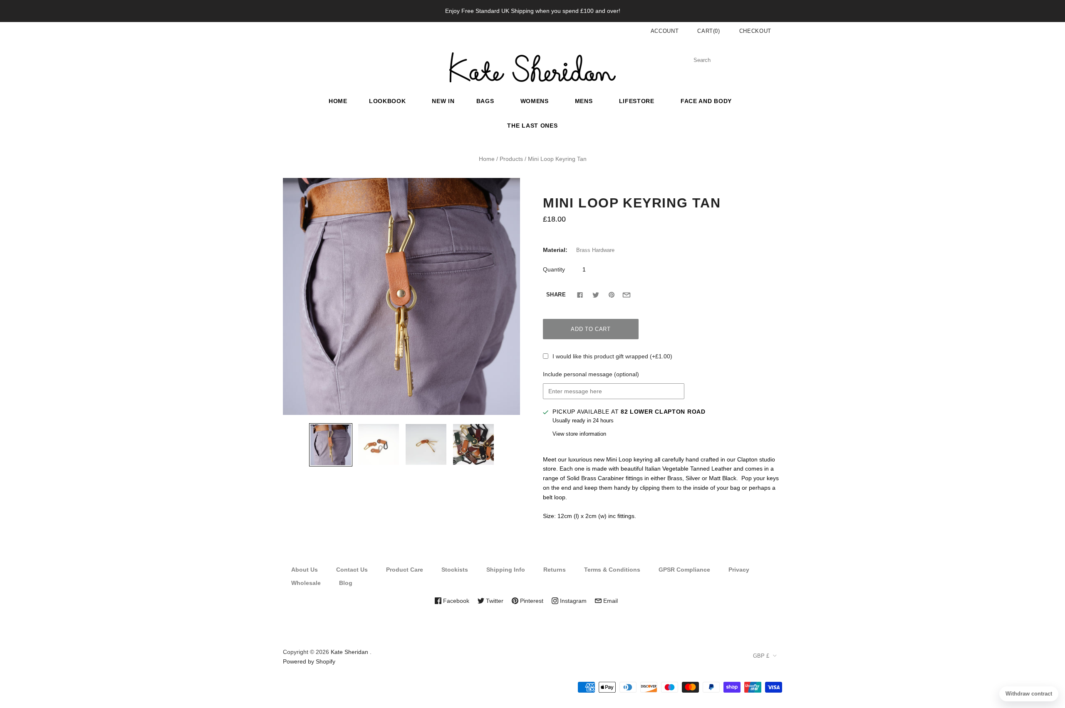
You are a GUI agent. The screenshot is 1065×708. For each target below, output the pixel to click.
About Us (304, 569)
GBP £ (761, 656)
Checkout (755, 31)
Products (511, 158)
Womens (534, 101)
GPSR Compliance (684, 569)
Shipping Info (505, 569)
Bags (485, 101)
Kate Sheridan (349, 652)
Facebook (455, 600)
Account (665, 31)
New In (443, 101)
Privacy (738, 569)
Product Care (404, 569)
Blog (345, 583)
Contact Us (352, 569)
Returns (554, 569)
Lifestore (636, 101)
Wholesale (306, 583)
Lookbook (387, 101)
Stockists (454, 569)
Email (610, 600)
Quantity (554, 269)
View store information (579, 434)
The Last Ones (532, 125)
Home (338, 101)
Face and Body (706, 101)
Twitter (493, 600)
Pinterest (530, 600)
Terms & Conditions (612, 569)
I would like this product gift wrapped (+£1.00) (612, 356)
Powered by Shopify (309, 661)
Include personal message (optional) (591, 374)
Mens (584, 101)
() (708, 31)
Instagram (572, 600)
